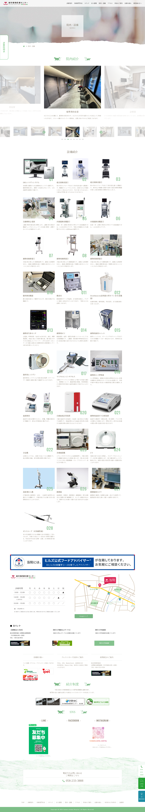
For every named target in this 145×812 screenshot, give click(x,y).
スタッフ (86, 3)
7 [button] (80, 139)
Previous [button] (44, 132)
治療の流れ (128, 3)
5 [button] (74, 139)
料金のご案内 (119, 3)
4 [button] (71, 139)
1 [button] (62, 139)
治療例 (121, 802)
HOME (24, 46)
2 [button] (65, 139)
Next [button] (101, 132)
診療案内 (69, 3)
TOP (22, 802)
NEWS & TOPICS (110, 802)
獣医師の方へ (138, 3)
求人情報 (94, 3)
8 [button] (83, 139)
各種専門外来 (78, 3)
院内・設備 (102, 3)
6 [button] (77, 139)
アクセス (110, 3)
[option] (72, 93)
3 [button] (68, 139)
